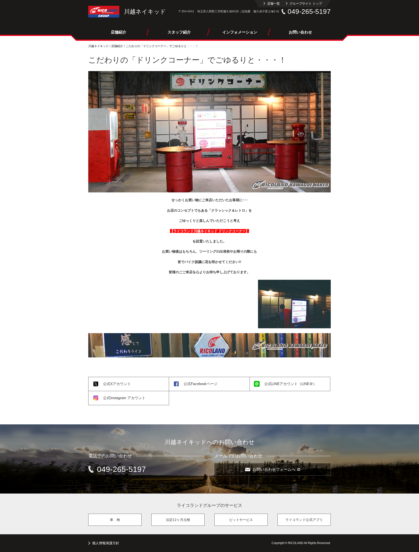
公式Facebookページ (201, 384)
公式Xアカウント (117, 384)
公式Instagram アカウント (124, 398)
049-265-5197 (309, 11)
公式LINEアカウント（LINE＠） (290, 384)
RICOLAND (103, 11)
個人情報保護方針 (105, 543)
